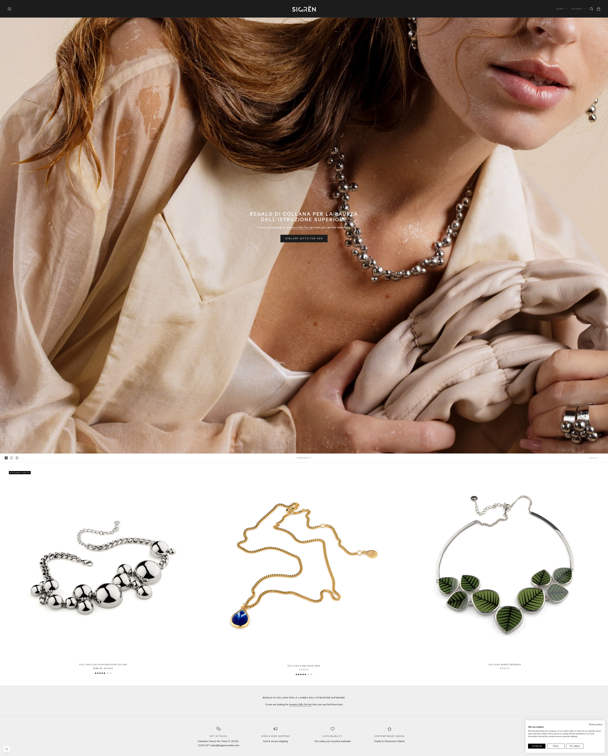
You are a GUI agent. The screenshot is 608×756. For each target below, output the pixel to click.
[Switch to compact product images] (17, 458)
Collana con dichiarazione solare (103, 664)
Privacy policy (595, 724)
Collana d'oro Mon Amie (304, 666)
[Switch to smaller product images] (11, 458)
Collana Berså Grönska (504, 664)
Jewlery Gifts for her (304, 238)
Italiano (576, 9)
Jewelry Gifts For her (300, 227)
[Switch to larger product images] (6, 458)
